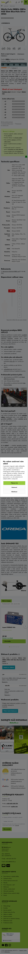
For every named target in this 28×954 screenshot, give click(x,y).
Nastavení (14, 487)
